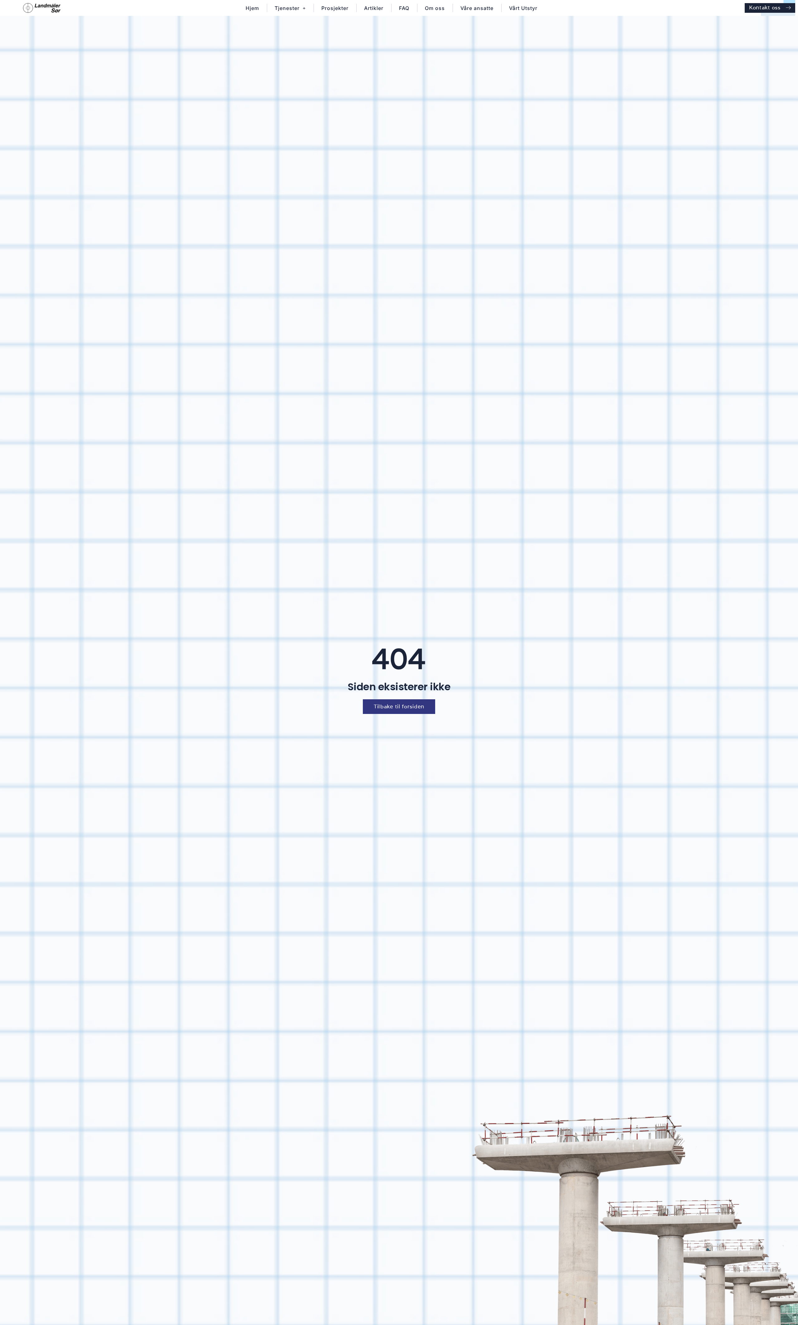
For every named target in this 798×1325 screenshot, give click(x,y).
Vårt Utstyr (523, 8)
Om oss (435, 8)
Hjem (252, 8)
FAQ (404, 8)
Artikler (373, 8)
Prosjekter (335, 8)
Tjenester (287, 8)
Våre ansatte (476, 8)
